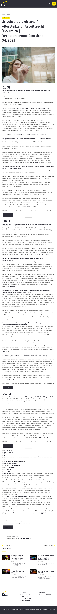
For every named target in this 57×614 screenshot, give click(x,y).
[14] (38, 312)
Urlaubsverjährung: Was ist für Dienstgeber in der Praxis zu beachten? (28, 134)
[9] (34, 261)
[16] (10, 400)
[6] (16, 192)
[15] (30, 362)
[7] (49, 229)
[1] (21, 101)
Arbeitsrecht (5, 17)
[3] (23, 116)
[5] (25, 155)
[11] (43, 284)
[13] (18, 312)
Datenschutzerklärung (45, 594)
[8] (47, 248)
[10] (42, 265)
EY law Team (8, 215)
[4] (18, 124)
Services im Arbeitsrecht (24, 538)
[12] (35, 300)
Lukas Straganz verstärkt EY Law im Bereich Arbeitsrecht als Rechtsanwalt (19, 571)
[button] (49, 4)
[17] (19, 423)
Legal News (16, 536)
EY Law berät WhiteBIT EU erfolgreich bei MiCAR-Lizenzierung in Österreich (46, 571)
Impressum (42, 592)
